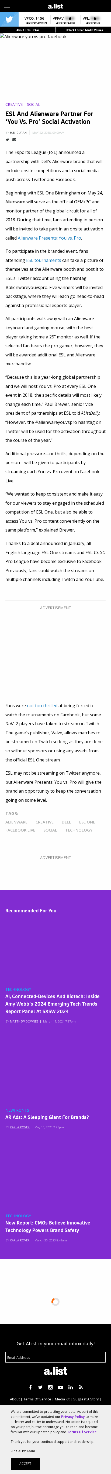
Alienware (16, 822)
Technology (78, 830)
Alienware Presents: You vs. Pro (49, 238)
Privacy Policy (73, 1416)
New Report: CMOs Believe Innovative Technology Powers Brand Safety (47, 1226)
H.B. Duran (18, 133)
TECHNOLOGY (18, 989)
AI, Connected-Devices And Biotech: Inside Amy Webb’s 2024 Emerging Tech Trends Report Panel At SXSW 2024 (52, 1003)
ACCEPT (25, 1463)
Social (33, 104)
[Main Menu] (7, 6)
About (15, 1399)
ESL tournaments (43, 260)
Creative (14, 104)
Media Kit (62, 1399)
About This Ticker (27, 30)
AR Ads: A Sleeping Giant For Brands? (47, 1117)
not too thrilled (42, 706)
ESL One (87, 822)
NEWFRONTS (17, 1110)
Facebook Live (20, 830)
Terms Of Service (37, 1399)
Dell (66, 822)
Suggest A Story (86, 1399)
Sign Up (80, 5)
